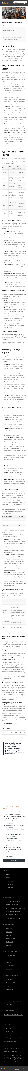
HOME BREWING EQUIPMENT (13, 918)
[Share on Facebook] (4, 732)
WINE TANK (9, 969)
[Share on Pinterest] (16, 732)
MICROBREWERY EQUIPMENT (13, 901)
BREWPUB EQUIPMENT (12, 905)
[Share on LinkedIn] (20, 732)
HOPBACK (8, 986)
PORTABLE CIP (9, 1031)
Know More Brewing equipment (10, 723)
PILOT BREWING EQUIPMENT (13, 915)
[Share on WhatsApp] (12, 732)
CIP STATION (9, 1028)
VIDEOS (8, 877)
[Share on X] (8, 732)
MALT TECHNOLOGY (11, 989)
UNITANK (8, 935)
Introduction (7, 33)
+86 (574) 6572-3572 (16, 1051)
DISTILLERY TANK (10, 955)
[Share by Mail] (24, 732)
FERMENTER (9, 932)
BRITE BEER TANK (10, 938)
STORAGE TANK (10, 965)
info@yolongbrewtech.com (11, 1041)
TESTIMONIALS (10, 887)
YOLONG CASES (10, 881)
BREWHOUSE (9, 928)
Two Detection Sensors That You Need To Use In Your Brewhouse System (14, 843)
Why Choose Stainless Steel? (11, 35)
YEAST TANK (9, 1004)
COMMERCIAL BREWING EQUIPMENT (15, 908)
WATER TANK (9, 942)
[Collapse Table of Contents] (23, 30)
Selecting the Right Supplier (11, 39)
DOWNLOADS (9, 891)
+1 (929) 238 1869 (15, 1048)
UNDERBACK (9, 945)
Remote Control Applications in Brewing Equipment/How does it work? (14, 850)
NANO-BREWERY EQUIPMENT (13, 911)
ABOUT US (8, 874)
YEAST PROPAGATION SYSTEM (13, 1001)
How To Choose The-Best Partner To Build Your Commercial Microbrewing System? (15, 836)
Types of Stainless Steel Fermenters (13, 37)
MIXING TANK (9, 959)
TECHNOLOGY (9, 884)
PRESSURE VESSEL (10, 962)
